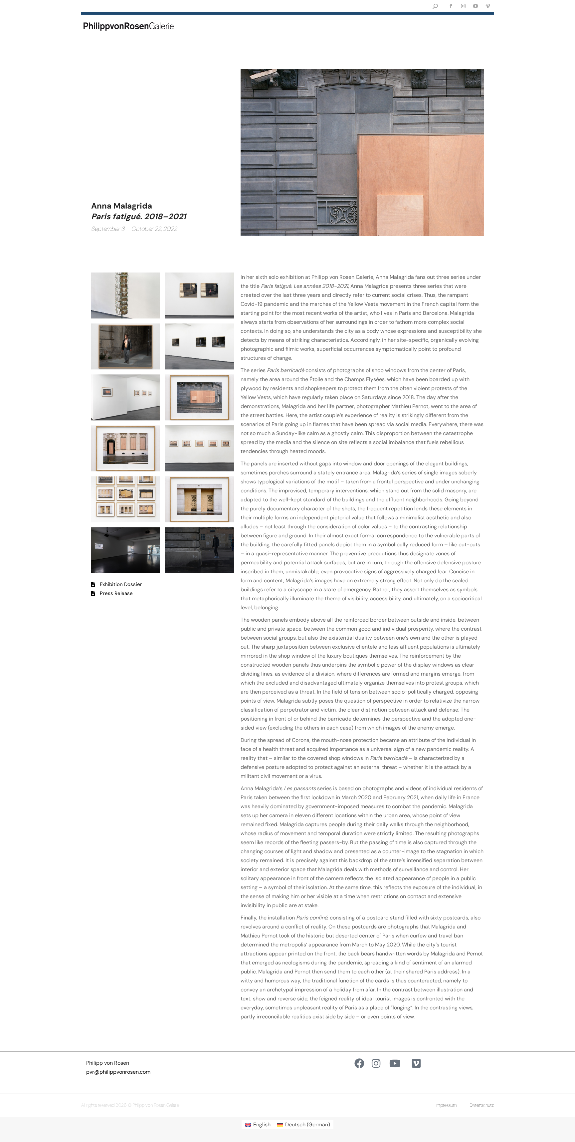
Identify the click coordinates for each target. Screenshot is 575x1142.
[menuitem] (258, 1124)
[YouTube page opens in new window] (475, 6)
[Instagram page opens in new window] (463, 6)
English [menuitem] (262, 1124)
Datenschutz (482, 1105)
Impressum (446, 1105)
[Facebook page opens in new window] (451, 6)
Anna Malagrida (121, 206)
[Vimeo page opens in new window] (487, 6)
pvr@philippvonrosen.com (118, 1071)
